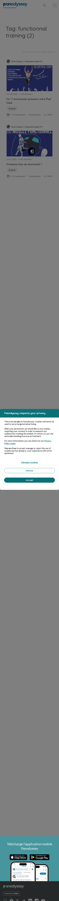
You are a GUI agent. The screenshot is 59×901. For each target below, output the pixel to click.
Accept (29, 480)
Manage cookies (29, 462)
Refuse (29, 470)
